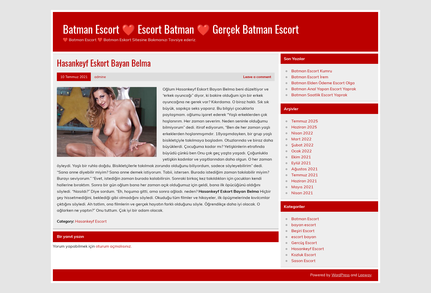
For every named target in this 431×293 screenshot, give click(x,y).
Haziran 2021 (304, 180)
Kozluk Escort (303, 254)
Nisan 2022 (302, 132)
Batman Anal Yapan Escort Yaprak (323, 88)
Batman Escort (305, 218)
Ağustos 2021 (304, 168)
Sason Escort (303, 260)
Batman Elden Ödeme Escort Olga (323, 82)
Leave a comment (257, 77)
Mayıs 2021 (302, 186)
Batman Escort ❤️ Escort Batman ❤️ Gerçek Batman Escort (181, 29)
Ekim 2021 (301, 156)
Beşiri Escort (303, 230)
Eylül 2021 (301, 162)
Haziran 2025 (304, 126)
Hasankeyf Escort (91, 221)
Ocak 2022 (301, 150)
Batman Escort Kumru (311, 70)
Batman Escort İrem (309, 76)
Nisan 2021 (302, 192)
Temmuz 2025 (304, 120)
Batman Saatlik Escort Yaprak (319, 94)
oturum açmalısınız (113, 246)
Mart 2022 (301, 138)
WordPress (340, 275)
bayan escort (303, 224)
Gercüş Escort (304, 242)
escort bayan (303, 236)
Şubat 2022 (302, 144)
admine (100, 77)
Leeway (364, 275)
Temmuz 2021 (304, 174)
